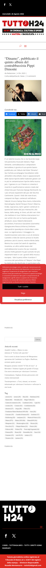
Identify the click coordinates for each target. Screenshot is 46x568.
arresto (17, 397)
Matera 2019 (20, 420)
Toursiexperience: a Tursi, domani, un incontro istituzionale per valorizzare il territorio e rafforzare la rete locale (23, 384)
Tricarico (9, 438)
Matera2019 (32, 420)
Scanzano (10, 435)
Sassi (37, 432)
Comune (18, 406)
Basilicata (34, 397)
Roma (18, 432)
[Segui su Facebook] (4, 4)
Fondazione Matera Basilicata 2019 (17, 411)
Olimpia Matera (21, 426)
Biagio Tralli (29, 400)
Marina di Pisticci (34, 417)
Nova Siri (10, 426)
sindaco (28, 435)
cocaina (9, 406)
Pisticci (33, 426)
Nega (23, 293)
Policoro (9, 429)
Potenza (9, 432)
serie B (19, 435)
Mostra (34, 423)
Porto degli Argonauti (31, 429)
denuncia (9, 408)
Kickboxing (10, 417)
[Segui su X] (10, 4)
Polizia (18, 429)
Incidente (35, 414)
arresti (9, 397)
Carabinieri (27, 403)
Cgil (37, 403)
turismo (19, 438)
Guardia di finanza (22, 414)
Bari (25, 397)
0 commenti (31, 76)
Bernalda (18, 400)
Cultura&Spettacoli (12, 76)
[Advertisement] (23, 471)
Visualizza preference (23, 299)
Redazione (11, 73)
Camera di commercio (13, 403)
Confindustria (30, 406)
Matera (9, 420)
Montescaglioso (22, 423)
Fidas (27, 408)
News (22, 76)
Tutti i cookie (23, 286)
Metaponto (10, 423)
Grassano (10, 414)
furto (33, 411)
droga (18, 408)
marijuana (21, 417)
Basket (9, 400)
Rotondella (27, 432)
